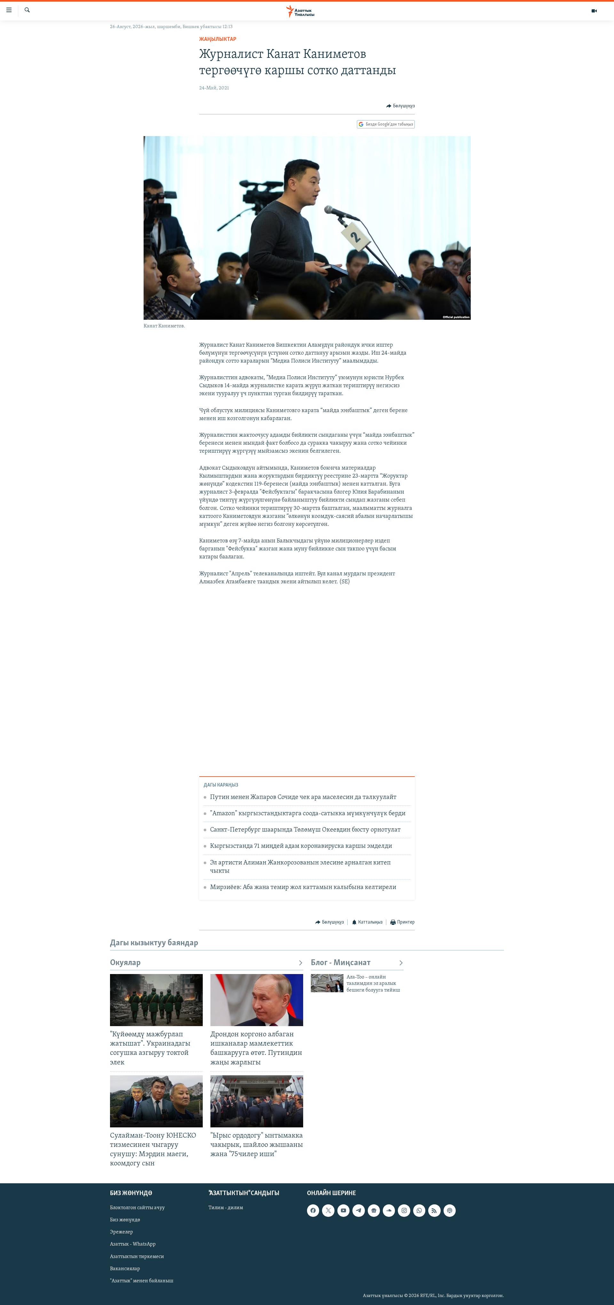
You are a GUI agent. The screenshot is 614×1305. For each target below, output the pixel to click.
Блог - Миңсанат (341, 963)
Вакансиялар (125, 1268)
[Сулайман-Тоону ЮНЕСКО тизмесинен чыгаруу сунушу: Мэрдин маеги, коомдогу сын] (156, 1101)
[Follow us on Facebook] (313, 1211)
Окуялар (125, 963)
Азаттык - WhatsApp (133, 1244)
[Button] (400, 106)
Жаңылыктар (217, 39)
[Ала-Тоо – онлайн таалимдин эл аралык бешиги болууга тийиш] (327, 983)
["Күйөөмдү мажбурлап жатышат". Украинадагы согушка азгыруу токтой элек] (156, 1000)
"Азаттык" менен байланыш (141, 1281)
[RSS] (434, 1211)
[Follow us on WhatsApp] (419, 1211)
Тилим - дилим (226, 1208)
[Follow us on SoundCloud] (389, 1211)
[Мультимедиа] (594, 10)
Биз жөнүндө (125, 1220)
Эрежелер (121, 1232)
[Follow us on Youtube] (343, 1211)
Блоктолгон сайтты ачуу (137, 1208)
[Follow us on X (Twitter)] (328, 1211)
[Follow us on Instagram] (404, 1211)
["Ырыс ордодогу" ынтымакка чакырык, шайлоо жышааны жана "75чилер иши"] (256, 1101)
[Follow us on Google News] (374, 1211)
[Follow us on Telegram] (358, 1211)
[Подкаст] (450, 1211)
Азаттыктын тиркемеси (137, 1256)
